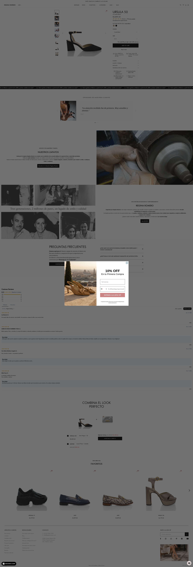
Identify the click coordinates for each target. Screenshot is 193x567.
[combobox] (103, 288)
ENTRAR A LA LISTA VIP (112, 295)
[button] (9, 563)
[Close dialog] (127, 263)
